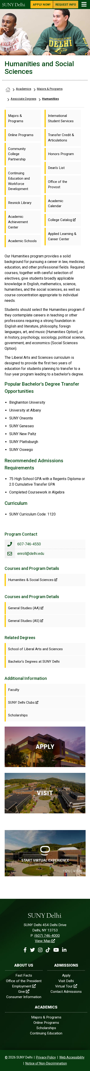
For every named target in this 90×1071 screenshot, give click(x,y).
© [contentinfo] (6, 1057)
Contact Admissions (66, 992)
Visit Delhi (66, 981)
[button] (25, 949)
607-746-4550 (29, 544)
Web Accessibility (71, 1057)
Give (21, 992)
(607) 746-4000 (47, 936)
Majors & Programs (50, 89)
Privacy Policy (46, 1057)
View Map (43, 941)
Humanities (50, 98)
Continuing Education (46, 1033)
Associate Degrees (23, 98)
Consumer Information (23, 997)
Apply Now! (42, 4)
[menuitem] (23, 118)
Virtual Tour (64, 986)
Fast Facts (23, 975)
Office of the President (24, 981)
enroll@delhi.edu (30, 553)
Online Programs (46, 1023)
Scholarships (46, 1028)
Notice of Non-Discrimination (46, 1063)
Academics (23, 89)
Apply (66, 975)
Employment (21, 986)
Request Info (65, 4)
